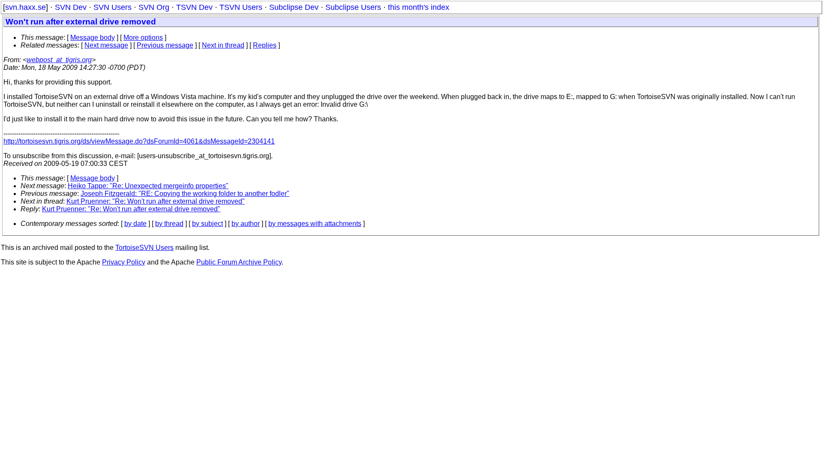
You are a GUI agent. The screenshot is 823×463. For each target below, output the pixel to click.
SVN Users (112, 7)
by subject (207, 223)
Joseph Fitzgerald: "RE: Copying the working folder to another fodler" (185, 193)
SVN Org (153, 7)
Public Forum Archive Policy (239, 262)
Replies (264, 45)
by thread (169, 223)
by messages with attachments (314, 223)
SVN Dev (71, 7)
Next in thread (223, 45)
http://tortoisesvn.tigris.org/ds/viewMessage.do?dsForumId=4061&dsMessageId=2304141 (139, 141)
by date (135, 223)
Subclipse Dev (293, 7)
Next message (106, 45)
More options (143, 37)
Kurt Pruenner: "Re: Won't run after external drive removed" (155, 201)
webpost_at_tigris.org (59, 59)
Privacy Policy (123, 262)
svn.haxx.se (25, 7)
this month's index (418, 7)
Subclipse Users (353, 7)
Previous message (165, 45)
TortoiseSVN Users (144, 247)
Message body (92, 37)
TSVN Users (240, 7)
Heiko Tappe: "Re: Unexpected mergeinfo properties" (148, 185)
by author (245, 223)
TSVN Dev (194, 7)
